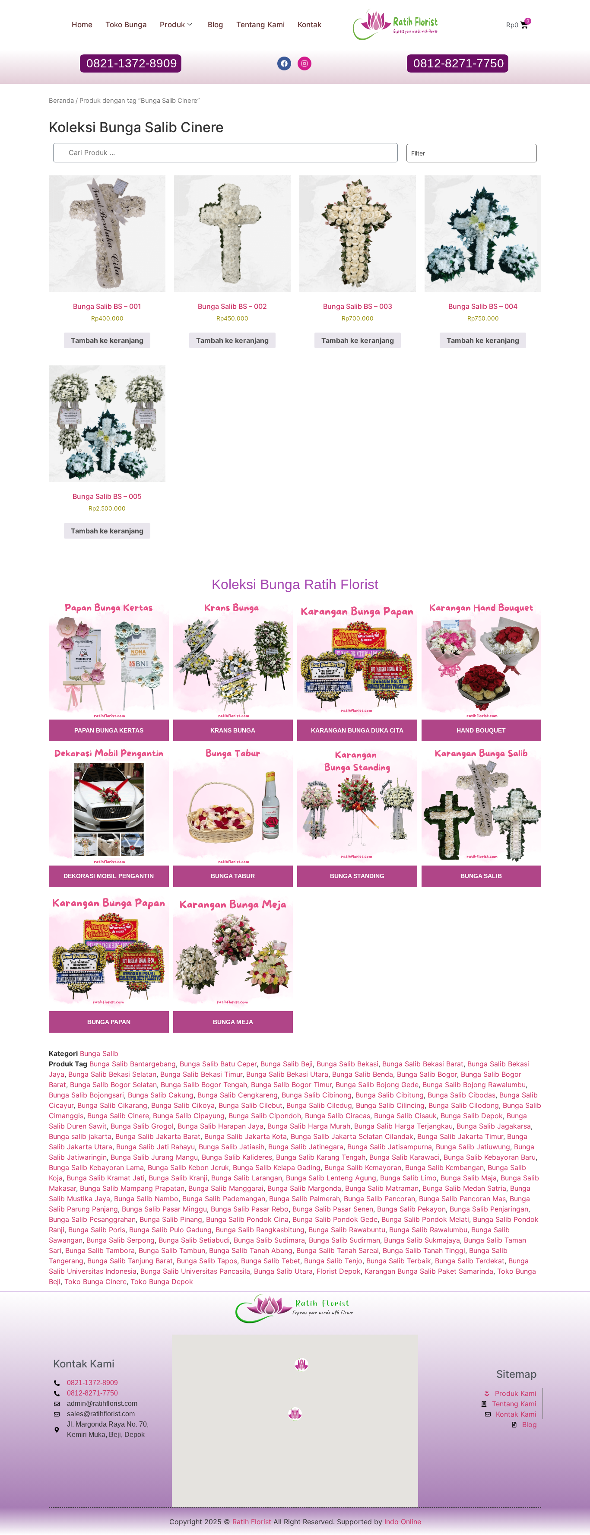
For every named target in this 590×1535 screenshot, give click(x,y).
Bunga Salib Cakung (160, 1095)
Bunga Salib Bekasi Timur (201, 1074)
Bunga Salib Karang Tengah (320, 1157)
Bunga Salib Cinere (118, 1115)
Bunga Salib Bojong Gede (377, 1084)
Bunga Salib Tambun (172, 1250)
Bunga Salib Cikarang (112, 1105)
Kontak (309, 24)
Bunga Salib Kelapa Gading (276, 1167)
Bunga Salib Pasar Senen (332, 1209)
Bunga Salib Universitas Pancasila (195, 1271)
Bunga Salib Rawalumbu (428, 1229)
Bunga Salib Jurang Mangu (154, 1157)
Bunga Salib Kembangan (444, 1167)
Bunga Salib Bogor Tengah (204, 1084)
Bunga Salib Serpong (120, 1240)
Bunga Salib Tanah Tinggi (424, 1250)
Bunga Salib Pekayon (411, 1209)
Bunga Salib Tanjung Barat (130, 1260)
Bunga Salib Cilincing (390, 1105)
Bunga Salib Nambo (146, 1198)
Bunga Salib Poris (96, 1229)
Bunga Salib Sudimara (269, 1240)
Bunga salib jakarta (80, 1136)
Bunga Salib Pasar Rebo (250, 1209)
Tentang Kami (260, 24)
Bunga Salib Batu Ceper (218, 1063)
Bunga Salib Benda (362, 1074)
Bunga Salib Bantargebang (132, 1063)
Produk (172, 24)
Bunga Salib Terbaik (398, 1260)
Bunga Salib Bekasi (347, 1063)
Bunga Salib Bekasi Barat (422, 1063)
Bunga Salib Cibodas (461, 1095)
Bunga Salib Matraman (382, 1188)
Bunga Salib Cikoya (183, 1105)
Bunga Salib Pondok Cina (247, 1219)
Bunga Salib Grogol (142, 1126)
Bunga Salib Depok (472, 1115)
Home (82, 24)
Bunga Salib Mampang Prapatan (132, 1188)
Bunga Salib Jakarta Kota (245, 1136)
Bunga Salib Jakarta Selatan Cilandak (352, 1136)
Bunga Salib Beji (286, 1063)
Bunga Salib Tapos (207, 1260)
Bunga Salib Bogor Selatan (113, 1084)
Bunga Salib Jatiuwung (473, 1146)
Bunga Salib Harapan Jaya (220, 1126)
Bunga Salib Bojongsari (86, 1095)
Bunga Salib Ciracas (337, 1115)
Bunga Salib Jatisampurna (389, 1146)
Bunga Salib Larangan (246, 1177)
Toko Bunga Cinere (95, 1281)
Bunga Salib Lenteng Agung (331, 1177)
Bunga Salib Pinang (171, 1219)
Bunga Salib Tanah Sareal (337, 1250)
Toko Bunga (126, 24)
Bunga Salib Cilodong (463, 1105)
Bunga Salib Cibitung (389, 1095)
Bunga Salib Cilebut (250, 1105)
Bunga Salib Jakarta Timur (460, 1136)
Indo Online (402, 1521)
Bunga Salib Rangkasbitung (260, 1229)
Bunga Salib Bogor (427, 1074)
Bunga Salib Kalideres (237, 1157)
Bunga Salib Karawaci (404, 1157)
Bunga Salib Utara (283, 1271)
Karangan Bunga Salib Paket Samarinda (429, 1271)
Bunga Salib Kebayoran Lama (96, 1167)
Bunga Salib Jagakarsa (494, 1126)
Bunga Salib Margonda (304, 1188)
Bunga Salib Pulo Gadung (170, 1229)
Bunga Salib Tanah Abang (250, 1250)
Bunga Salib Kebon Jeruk (188, 1167)
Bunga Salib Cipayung (189, 1115)
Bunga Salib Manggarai (225, 1188)
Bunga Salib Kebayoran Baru (490, 1157)
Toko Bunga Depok (161, 1281)
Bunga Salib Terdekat (469, 1260)
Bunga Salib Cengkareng (237, 1095)
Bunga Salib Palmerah (304, 1198)
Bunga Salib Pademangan (223, 1198)
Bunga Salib (99, 1053)
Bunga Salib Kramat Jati (106, 1177)
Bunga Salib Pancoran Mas (462, 1198)
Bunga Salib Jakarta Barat (157, 1136)
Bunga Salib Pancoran (379, 1198)
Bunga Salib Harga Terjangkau (403, 1126)
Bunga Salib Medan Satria (464, 1188)
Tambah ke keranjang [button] (107, 340)
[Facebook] (284, 63)
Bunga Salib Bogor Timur (291, 1084)
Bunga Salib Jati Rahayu (155, 1146)
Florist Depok (339, 1271)
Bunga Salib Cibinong (317, 1095)
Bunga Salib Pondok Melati (425, 1219)
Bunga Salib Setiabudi (194, 1240)
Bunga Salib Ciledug (319, 1105)
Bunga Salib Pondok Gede (334, 1219)
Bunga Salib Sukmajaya (422, 1240)
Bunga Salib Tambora (100, 1250)
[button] (295, 1414)
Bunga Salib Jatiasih (231, 1146)
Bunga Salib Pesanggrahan (92, 1219)
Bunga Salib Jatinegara (305, 1146)
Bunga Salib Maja (469, 1177)
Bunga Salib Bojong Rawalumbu (474, 1084)
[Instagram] (304, 63)
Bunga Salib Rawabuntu (346, 1229)
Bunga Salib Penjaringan (489, 1209)
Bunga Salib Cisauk (405, 1115)
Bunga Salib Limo (408, 1177)
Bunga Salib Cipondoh (264, 1115)
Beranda (61, 101)
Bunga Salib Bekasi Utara (287, 1074)
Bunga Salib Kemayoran (362, 1167)
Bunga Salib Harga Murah (308, 1126)
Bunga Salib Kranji (178, 1177)
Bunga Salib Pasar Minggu (164, 1209)
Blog (215, 24)
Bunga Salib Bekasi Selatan (112, 1074)
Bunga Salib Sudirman (344, 1240)
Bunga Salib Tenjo (333, 1260)
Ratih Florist (251, 1521)
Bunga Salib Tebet (270, 1260)
